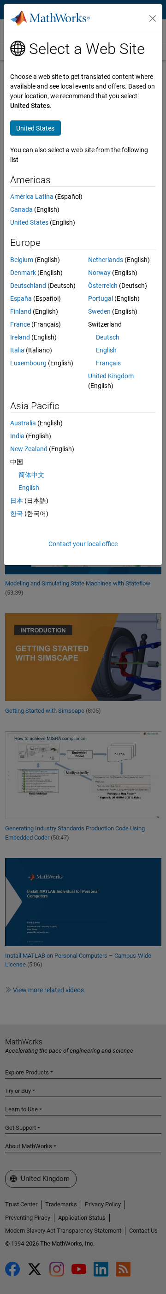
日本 (16, 500)
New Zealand (28, 449)
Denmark (23, 272)
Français (108, 363)
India (17, 436)
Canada (21, 209)
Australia (23, 423)
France (20, 324)
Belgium (21, 259)
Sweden (99, 311)
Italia (17, 350)
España (21, 298)
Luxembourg (28, 363)
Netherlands (105, 259)
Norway (99, 272)
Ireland (20, 337)
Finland (20, 311)
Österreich (103, 285)
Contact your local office (83, 544)
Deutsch (107, 337)
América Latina (31, 196)
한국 (16, 513)
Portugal (100, 298)
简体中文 (31, 474)
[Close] (152, 18)
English (106, 350)
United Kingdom (111, 376)
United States (29, 222)
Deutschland (28, 285)
